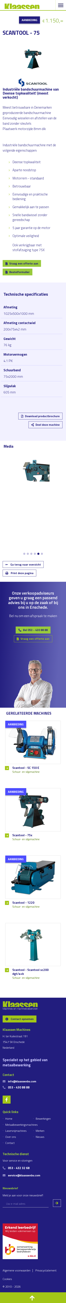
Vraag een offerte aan (23, 263)
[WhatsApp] (51, 418)
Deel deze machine (48, 425)
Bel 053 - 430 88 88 (35, 630)
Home (8, 1118)
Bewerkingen (43, 1118)
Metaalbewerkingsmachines (21, 1125)
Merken (40, 1131)
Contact (10, 1143)
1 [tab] (24, 554)
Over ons (10, 1137)
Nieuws (40, 1137)
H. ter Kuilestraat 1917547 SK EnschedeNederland (15, 1042)
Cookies (7, 1279)
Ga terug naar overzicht (25, 564)
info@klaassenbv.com (22, 1081)
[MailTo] (40, 418)
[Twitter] (20, 418)
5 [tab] (38, 554)
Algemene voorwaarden (16, 1270)
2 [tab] (28, 554)
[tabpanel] (33, 470)
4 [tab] (35, 554)
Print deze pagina (21, 573)
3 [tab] (31, 554)
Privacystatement (45, 1270)
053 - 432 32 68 (19, 1167)
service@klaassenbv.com (24, 1175)
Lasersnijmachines (16, 1131)
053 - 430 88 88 (19, 1087)
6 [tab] (42, 554)
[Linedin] (9, 418)
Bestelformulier (19, 272)
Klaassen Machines (22, 6)
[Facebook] (30, 418)
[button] (33, 1297)
